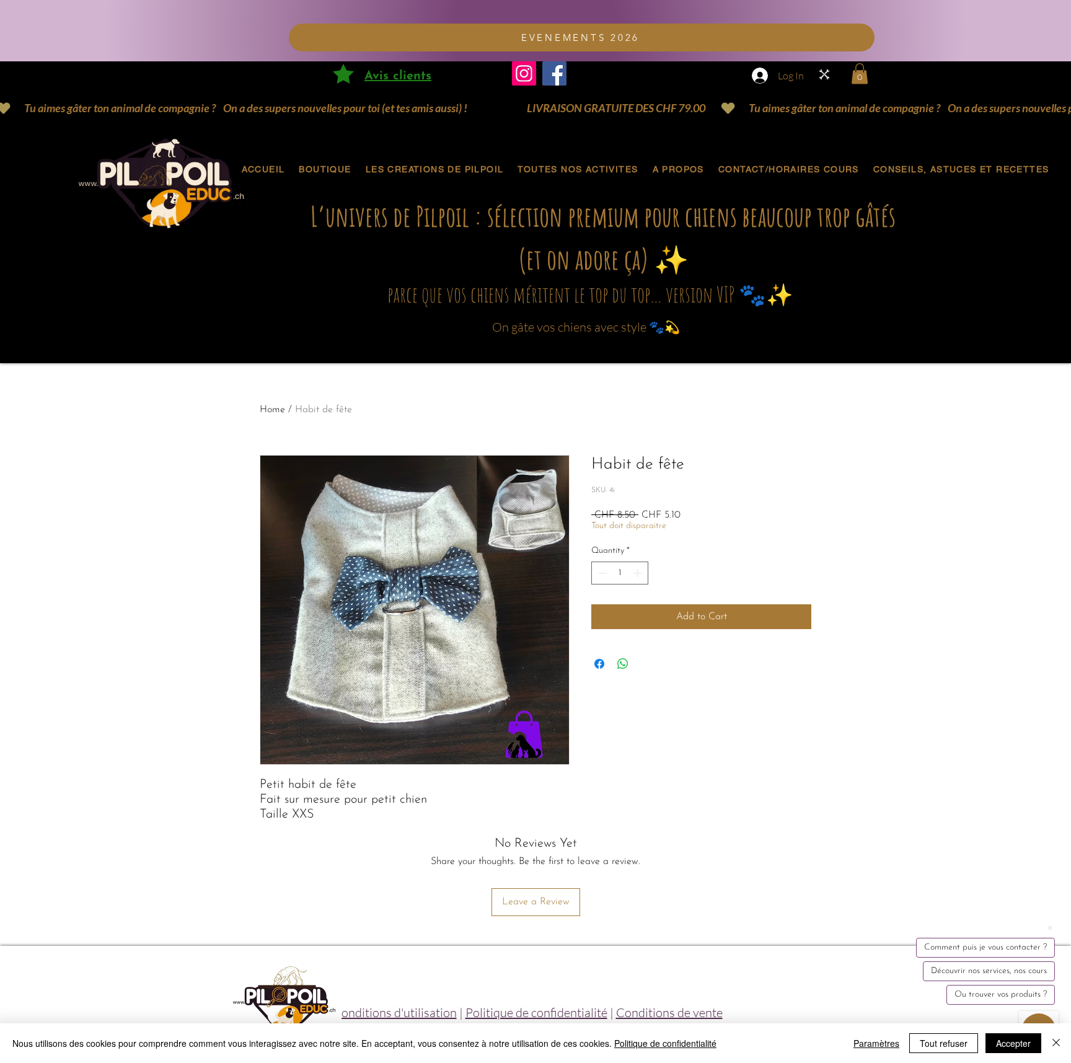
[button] (859, 73)
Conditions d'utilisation (395, 1012)
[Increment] (638, 573)
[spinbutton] (620, 573)
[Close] (1056, 1043)
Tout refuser (943, 1043)
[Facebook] (554, 73)
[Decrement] (601, 573)
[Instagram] (524, 73)
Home (272, 410)
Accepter (1013, 1043)
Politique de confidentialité (536, 1012)
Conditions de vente (669, 1012)
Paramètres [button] (876, 1043)
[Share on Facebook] (599, 663)
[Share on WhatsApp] (622, 663)
